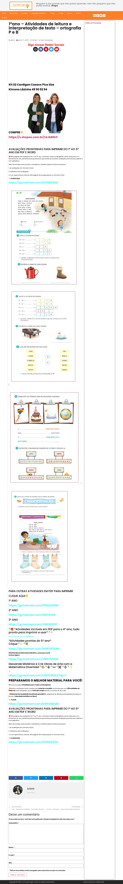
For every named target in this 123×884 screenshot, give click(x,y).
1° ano (52, 13)
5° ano (4, 18)
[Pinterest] (46, 49)
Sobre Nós (13, 13)
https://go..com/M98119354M (34, 649)
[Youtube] (101, 15)
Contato (24, 13)
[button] (16, 778)
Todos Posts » (31, 792)
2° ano (61, 13)
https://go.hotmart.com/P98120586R (34, 605)
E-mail (12, 855)
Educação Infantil (38, 13)
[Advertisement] (46, 67)
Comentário (14, 823)
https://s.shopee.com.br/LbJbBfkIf (33, 137)
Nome (11, 847)
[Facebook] (94, 15)
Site (10, 862)
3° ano (69, 13)
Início (4, 13)
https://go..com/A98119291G (21, 637)
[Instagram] (104, 15)
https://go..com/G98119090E (33, 659)
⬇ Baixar (45, 113)
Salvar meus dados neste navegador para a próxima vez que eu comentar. (38, 870)
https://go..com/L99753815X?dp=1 (37, 675)
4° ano (78, 13)
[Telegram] (51, 49)
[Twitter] (97, 15)
